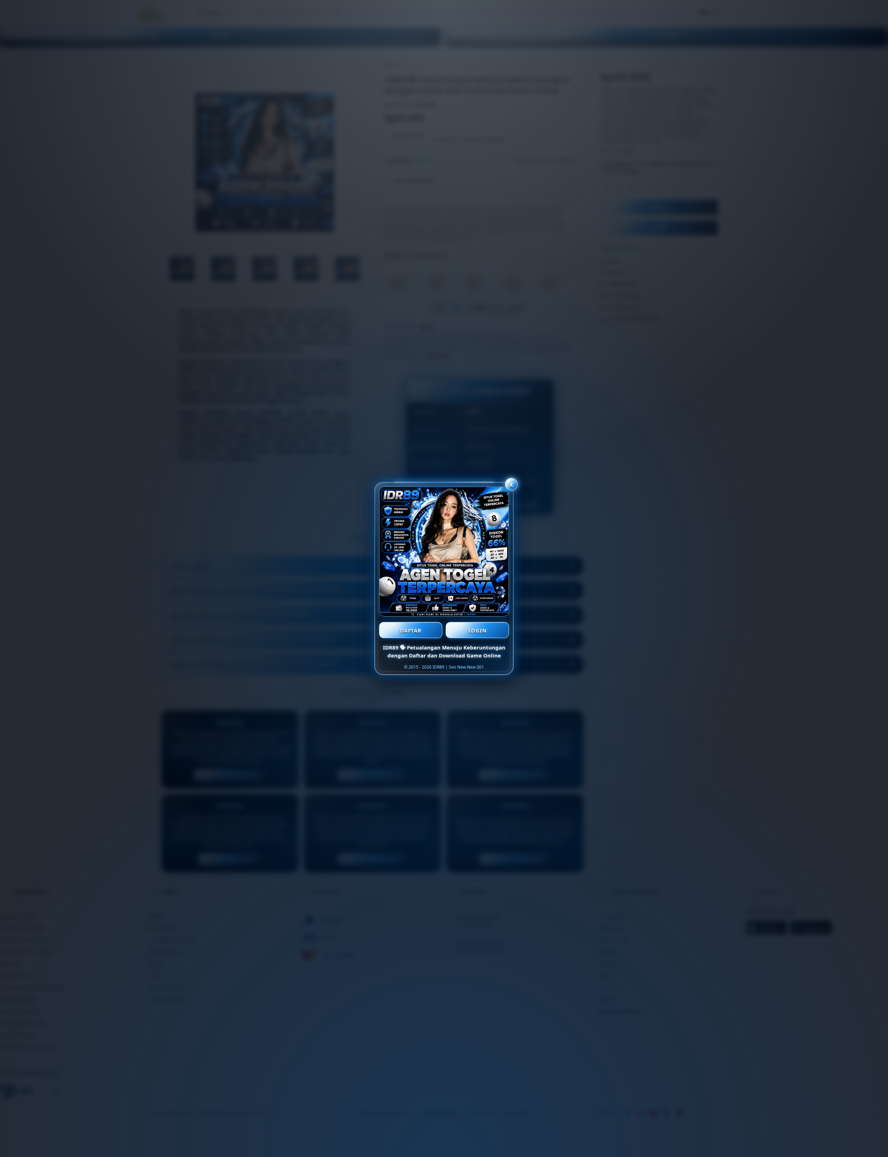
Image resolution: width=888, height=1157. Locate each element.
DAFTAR (410, 630)
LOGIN (477, 630)
